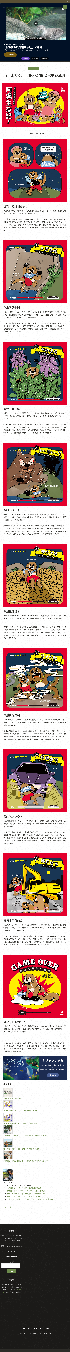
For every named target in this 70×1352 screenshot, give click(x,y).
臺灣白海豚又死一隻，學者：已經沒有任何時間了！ (26, 1196)
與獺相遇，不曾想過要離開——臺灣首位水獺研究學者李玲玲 (25, 1161)
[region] (35, 32)
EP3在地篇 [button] (44, 58)
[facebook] (8, 1251)
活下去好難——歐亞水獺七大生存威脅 (34, 75)
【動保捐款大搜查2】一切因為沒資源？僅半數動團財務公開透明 (30, 1199)
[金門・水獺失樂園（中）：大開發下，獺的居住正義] (35, 1117)
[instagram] (15, 1251)
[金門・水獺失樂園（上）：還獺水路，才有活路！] (35, 1104)
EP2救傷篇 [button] (35, 58)
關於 (29, 1328)
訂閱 (12, 1271)
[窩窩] (4, 7)
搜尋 (24, 1328)
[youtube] (11, 1251)
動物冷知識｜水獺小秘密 (12, 1098)
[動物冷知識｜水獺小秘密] (35, 1092)
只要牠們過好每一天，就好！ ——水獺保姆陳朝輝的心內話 (25, 1135)
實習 (35, 1328)
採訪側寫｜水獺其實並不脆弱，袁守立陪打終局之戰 (22, 1149)
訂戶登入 (67, 1)
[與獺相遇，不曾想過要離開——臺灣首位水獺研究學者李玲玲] (35, 1154)
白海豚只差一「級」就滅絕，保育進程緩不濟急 (24, 1188)
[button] (10, 54)
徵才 (41, 1328)
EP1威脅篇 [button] (26, 58)
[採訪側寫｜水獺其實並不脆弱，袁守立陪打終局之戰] (35, 1142)
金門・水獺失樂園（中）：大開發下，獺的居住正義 (22, 1123)
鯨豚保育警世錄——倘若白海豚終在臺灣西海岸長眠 (26, 1193)
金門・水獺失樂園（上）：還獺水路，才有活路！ (21, 1110)
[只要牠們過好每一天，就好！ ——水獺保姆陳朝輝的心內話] (35, 1129)
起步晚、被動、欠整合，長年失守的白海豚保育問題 (26, 1191)
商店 (47, 1328)
